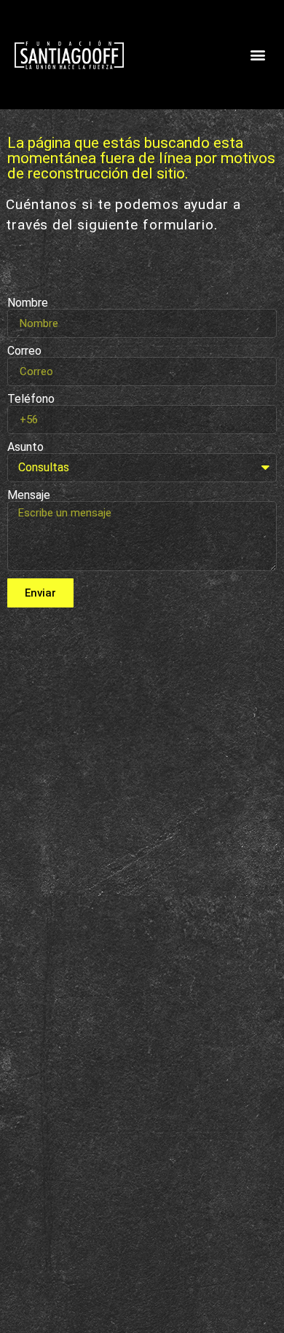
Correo (24, 351)
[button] (257, 55)
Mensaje (28, 495)
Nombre (27, 303)
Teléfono (31, 399)
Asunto (25, 447)
